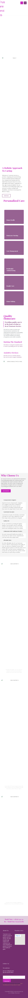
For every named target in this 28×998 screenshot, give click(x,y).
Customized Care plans (9, 512)
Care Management (12, 251)
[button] (25, 3)
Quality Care (6, 521)
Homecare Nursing (12, 235)
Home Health (10, 220)
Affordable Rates (7, 540)
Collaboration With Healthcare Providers (13, 531)
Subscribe (6, 981)
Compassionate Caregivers (10, 500)
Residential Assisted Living (10, 269)
